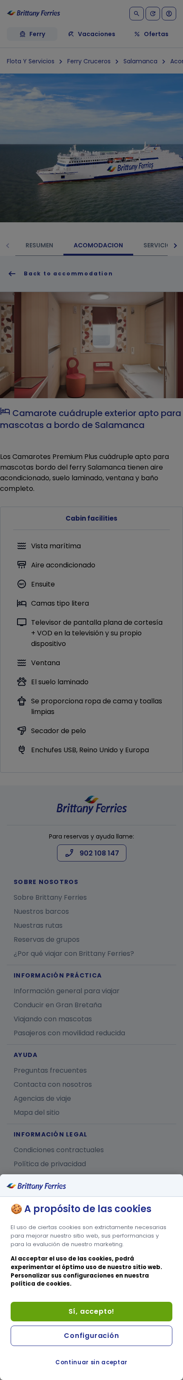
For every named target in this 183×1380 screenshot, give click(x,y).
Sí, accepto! (92, 1311)
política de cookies (40, 1284)
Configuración (91, 1335)
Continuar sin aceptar (91, 1362)
